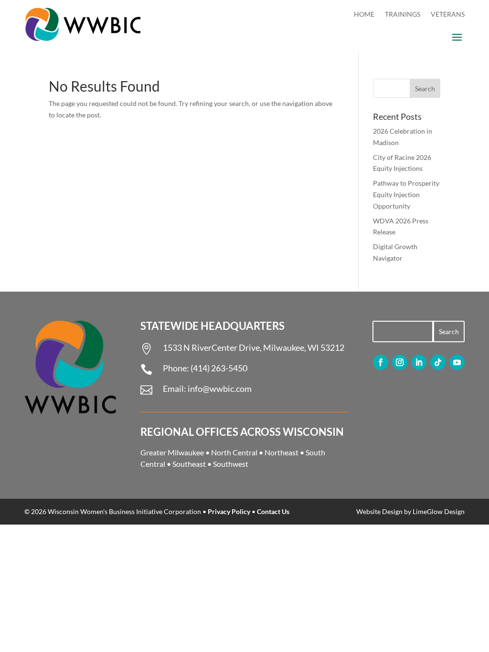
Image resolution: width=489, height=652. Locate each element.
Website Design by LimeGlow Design (410, 511)
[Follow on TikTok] (438, 362)
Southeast (189, 463)
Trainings (402, 14)
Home (364, 14)
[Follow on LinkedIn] (418, 362)
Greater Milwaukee (172, 452)
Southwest (230, 463)
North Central (234, 452)
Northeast (281, 452)
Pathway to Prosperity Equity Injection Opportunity (406, 194)
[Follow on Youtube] (457, 362)
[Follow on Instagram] (399, 362)
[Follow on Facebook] (380, 362)
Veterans (448, 14)
